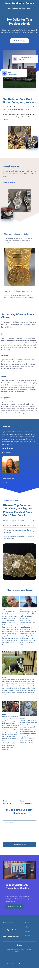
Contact (27, 936)
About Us (28, 927)
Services (27, 931)
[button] (19, 427)
